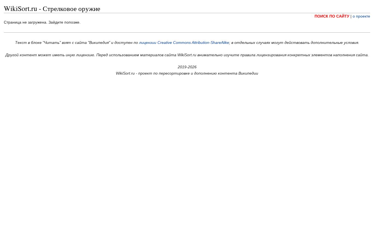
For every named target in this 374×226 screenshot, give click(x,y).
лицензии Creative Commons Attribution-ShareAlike (184, 42)
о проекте (361, 16)
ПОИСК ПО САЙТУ (332, 16)
